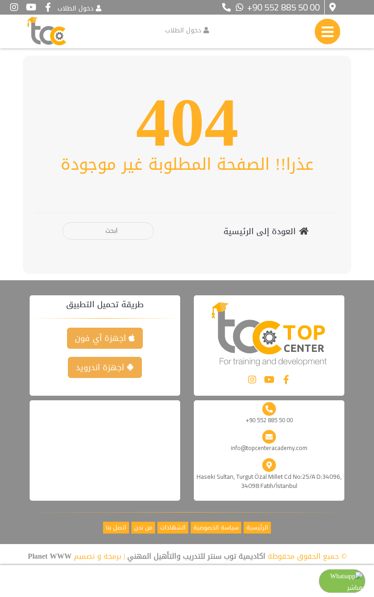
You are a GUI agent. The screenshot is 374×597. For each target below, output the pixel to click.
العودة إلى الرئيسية (259, 232)
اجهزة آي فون (102, 338)
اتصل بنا (116, 528)
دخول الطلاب (75, 8)
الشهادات (173, 528)
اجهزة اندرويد (101, 367)
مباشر (355, 587)
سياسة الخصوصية (216, 528)
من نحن (143, 528)
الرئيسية (257, 528)
